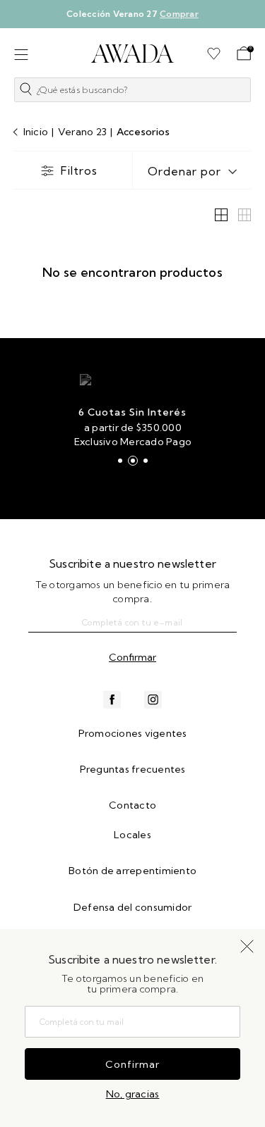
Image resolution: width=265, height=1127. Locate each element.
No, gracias (133, 1094)
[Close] (244, 19)
